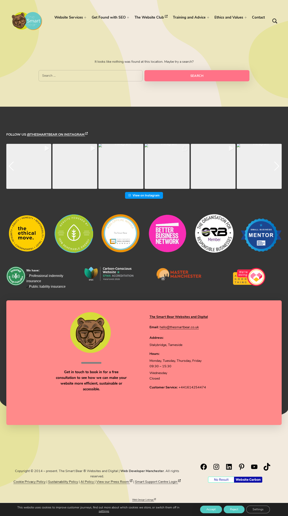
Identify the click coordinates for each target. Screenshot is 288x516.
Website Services (68, 17)
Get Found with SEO (109, 17)
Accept (211, 509)
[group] (28, 166)
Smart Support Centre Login (156, 481)
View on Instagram (146, 195)
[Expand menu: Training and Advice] (208, 17)
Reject (234, 509)
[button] (144, 186)
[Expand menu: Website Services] (85, 17)
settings (104, 511)
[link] (179, 274)
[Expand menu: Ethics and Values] (246, 17)
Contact (258, 17)
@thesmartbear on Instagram (56, 134)
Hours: (154, 353)
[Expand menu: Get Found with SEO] (128, 17)
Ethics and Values (228, 17)
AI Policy (88, 481)
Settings (258, 509)
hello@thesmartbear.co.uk (179, 327)
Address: (156, 337)
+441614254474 (192, 387)
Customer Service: (163, 387)
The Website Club (150, 17)
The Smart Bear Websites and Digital (178, 317)
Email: (154, 327)
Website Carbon (248, 480)
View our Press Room (113, 481)
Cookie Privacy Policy (29, 481)
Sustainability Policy (63, 481)
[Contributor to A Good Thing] (249, 277)
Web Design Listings (143, 499)
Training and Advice (189, 17)
